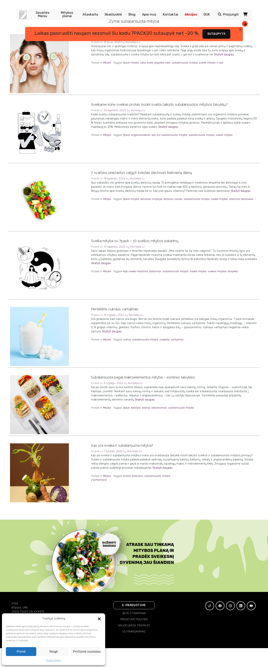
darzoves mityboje (151, 199)
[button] (99, 618)
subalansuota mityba (185, 62)
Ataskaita (90, 14)
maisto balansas (133, 475)
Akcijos (191, 14)
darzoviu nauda (172, 199)
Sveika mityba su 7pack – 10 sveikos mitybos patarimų (135, 241)
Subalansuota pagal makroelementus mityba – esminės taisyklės (143, 377)
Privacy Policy (53, 660)
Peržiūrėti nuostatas (87, 651)
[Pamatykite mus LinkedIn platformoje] (240, 605)
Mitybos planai (67, 14)
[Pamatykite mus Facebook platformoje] (220, 605)
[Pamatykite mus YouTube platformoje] (251, 605)
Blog (132, 14)
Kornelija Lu (138, 110)
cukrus (127, 339)
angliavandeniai (140, 134)
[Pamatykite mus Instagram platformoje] (230, 605)
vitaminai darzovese (241, 199)
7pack (126, 134)
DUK (207, 14)
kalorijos (136, 407)
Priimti (21, 651)
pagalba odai (162, 62)
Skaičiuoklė (113, 14)
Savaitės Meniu (42, 14)
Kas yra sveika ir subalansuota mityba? (122, 445)
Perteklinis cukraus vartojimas (114, 309)
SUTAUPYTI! (216, 34)
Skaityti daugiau (224, 54)
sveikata (165, 339)
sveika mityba (224, 134)
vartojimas (177, 339)
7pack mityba (131, 62)
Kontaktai (170, 14)
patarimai (155, 271)
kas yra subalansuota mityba (169, 134)
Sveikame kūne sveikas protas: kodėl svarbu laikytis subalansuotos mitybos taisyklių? (159, 104)
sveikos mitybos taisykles (223, 271)
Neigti (53, 651)
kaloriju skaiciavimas (154, 407)
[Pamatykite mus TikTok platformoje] (209, 605)
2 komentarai (99, 479)
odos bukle (146, 62)
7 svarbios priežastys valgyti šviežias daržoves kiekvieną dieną (141, 173)
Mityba (107, 62)
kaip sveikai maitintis (135, 271)
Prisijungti (231, 14)
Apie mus (149, 14)
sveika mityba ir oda (211, 62)
